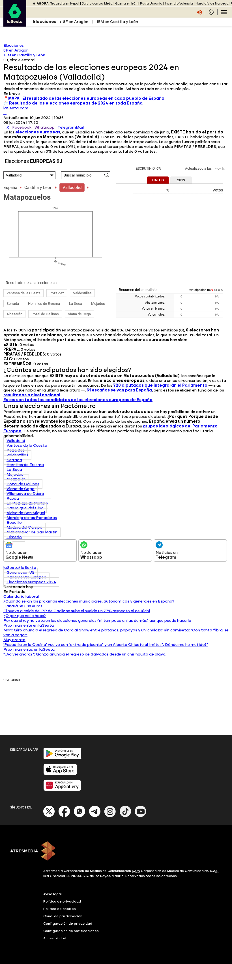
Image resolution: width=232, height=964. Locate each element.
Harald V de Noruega (212, 3)
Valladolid (72, 187)
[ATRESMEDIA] (116, 851)
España (10, 187)
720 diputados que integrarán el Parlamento (160, 385)
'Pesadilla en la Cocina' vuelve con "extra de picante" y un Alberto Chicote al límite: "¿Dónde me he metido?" (105, 644)
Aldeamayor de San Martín (32, 532)
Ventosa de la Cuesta (23, 293)
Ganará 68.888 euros (22, 606)
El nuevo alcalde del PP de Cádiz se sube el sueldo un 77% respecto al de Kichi (76, 610)
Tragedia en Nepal (64, 3)
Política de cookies (59, 909)
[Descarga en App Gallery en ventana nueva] (62, 789)
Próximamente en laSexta (28, 625)
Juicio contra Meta (97, 3)
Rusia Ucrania (151, 3)
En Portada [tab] (14, 591)
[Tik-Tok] (125, 816)
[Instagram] (110, 816)
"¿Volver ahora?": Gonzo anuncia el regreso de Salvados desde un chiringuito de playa (84, 654)
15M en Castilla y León (117, 21)
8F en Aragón (75, 21)
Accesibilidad (54, 938)
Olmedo (14, 537)
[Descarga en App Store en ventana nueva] (60, 773)
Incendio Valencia (179, 3)
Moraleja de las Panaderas (32, 517)
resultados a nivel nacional (31, 395)
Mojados (98, 303)
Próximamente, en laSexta (29, 649)
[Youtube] (141, 816)
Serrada (13, 303)
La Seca (75, 303)
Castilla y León (38, 187)
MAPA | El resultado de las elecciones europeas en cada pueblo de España (86, 98)
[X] (5, 112)
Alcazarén (14, 314)
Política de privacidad (62, 901)
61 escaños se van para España (119, 390)
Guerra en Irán (126, 3)
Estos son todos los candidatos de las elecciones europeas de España (77, 399)
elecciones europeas (37, 132)
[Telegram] (95, 816)
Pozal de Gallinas (45, 314)
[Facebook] (64, 816)
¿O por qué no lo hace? (24, 615)
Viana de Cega (79, 314)
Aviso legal (52, 894)
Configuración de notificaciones (71, 931)
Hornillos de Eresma (44, 303)
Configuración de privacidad (67, 923)
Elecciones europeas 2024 (31, 582)
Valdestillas (82, 293)
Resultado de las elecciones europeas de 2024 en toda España (76, 103)
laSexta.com (15, 108)
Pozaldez (57, 293)
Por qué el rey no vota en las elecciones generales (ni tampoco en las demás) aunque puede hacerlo (97, 620)
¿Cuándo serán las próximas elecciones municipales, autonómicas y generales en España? (88, 601)
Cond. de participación (62, 916)
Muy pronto (14, 639)
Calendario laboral (21, 596)
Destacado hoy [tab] (18, 586)
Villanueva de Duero (25, 493)
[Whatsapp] (79, 816)
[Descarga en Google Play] (62, 758)
